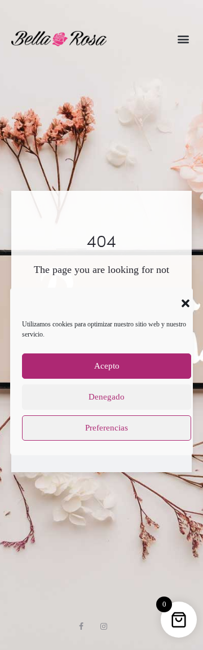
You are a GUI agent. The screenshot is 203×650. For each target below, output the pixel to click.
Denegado (107, 396)
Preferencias (106, 427)
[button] (185, 302)
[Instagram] (103, 627)
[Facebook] (81, 627)
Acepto (107, 365)
